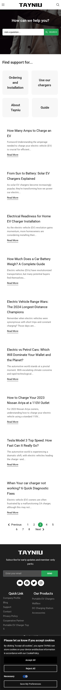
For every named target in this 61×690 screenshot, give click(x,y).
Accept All (30, 660)
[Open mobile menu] (3, 5)
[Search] (58, 5)
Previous (16, 524)
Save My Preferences (30, 684)
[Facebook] (27, 583)
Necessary (9, 676)
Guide (45, 107)
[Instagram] (41, 583)
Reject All (30, 668)
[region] (30, 663)
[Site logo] (30, 4)
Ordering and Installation (15, 82)
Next (38, 529)
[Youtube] (20, 583)
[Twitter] (34, 583)
